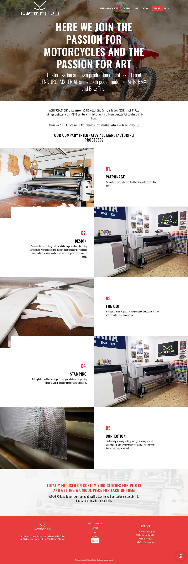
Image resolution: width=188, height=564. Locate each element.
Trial (136, 8)
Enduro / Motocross (109, 8)
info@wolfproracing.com (146, 542)
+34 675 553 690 (145, 538)
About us (158, 8)
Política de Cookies (91, 560)
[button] (180, 556)
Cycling (145, 8)
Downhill (126, 8)
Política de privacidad (80, 560)
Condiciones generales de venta (105, 560)
